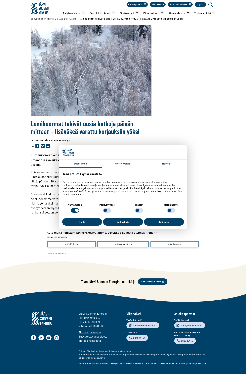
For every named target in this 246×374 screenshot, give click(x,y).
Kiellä (82, 221)
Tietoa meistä (202, 13)
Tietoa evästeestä (90, 340)
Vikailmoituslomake (143, 325)
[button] (71, 244)
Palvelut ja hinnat (100, 13)
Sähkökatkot (127, 13)
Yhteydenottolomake (191, 325)
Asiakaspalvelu (72, 13)
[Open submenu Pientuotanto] (162, 12)
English (200, 4)
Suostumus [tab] (80, 163)
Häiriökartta (158, 4)
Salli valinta (123, 221)
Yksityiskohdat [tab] (122, 163)
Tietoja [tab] (166, 163)
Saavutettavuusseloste (93, 336)
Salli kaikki (164, 221)
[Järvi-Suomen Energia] (41, 324)
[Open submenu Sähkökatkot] (137, 12)
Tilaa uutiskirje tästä (151, 281)
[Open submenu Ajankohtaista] (188, 12)
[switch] (107, 210)
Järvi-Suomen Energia (43, 19)
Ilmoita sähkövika (178, 4)
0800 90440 (139, 338)
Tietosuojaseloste (90, 332)
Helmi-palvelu (135, 4)
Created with (55, 253)
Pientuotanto (151, 13)
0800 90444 (187, 340)
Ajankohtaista (176, 13)
